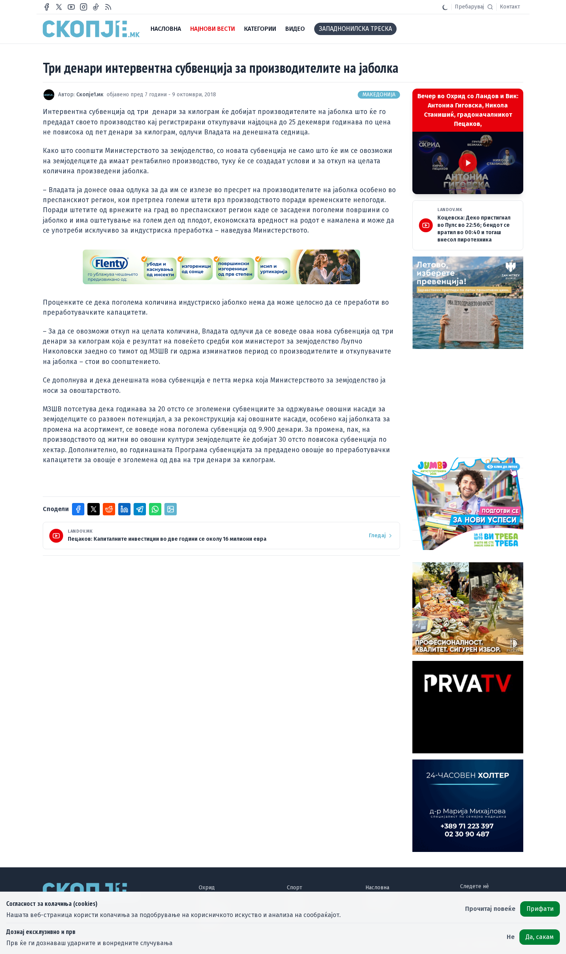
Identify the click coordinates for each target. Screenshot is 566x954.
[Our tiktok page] (96, 7)
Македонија (378, 94)
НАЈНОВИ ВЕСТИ (212, 28)
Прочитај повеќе (490, 908)
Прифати (540, 908)
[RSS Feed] (108, 7)
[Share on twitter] (93, 509)
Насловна (377, 887)
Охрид (207, 887)
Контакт (510, 6)
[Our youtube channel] (71, 7)
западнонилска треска (355, 28)
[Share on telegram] (140, 509)
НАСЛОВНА (166, 28)
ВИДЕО (295, 28)
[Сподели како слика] (170, 509)
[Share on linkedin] (124, 509)
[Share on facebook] (78, 509)
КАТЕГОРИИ (260, 28)
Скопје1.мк (90, 94)
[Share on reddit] (109, 509)
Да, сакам (540, 937)
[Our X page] (59, 7)
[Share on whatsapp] (155, 509)
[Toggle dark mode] (445, 7)
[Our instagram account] (83, 7)
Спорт (294, 887)
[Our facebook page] (46, 7)
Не (511, 937)
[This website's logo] (91, 29)
